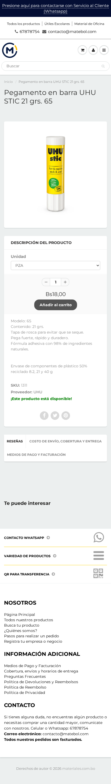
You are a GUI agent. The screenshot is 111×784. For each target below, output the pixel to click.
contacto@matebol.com (72, 31)
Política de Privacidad (24, 692)
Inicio (8, 82)
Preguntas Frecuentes (25, 676)
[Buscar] (103, 66)
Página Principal (19, 614)
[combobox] (55, 66)
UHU (37, 392)
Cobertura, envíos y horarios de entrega (41, 671)
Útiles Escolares (57, 24)
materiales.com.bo (78, 768)
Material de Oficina (89, 24)
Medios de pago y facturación (36, 455)
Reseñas (15, 441)
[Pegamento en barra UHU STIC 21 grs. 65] (55, 174)
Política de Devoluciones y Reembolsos (41, 681)
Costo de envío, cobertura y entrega (65, 441)
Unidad (18, 256)
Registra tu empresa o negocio (33, 641)
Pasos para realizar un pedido (31, 636)
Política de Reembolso (25, 687)
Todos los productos (23, 24)
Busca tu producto (21, 625)
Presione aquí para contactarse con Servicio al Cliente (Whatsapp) (55, 8)
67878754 (30, 31)
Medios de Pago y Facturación (32, 665)
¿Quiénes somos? (20, 630)
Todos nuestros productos (28, 619)
